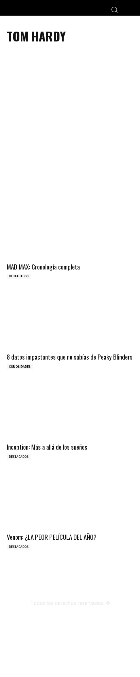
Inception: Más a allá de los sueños (47, 446)
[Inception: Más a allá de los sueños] (70, 410)
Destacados (19, 276)
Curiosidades (20, 366)
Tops (67, 650)
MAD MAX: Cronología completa (43, 266)
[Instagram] (70, 615)
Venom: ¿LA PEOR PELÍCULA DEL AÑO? (52, 536)
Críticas (48, 650)
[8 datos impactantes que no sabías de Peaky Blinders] (70, 319)
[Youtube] (88, 615)
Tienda (116, 650)
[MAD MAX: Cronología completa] (70, 229)
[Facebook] (51, 615)
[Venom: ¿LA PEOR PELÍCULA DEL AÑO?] (70, 500)
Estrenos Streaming (70, 657)
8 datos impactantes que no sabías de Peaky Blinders (70, 356)
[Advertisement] (70, 126)
